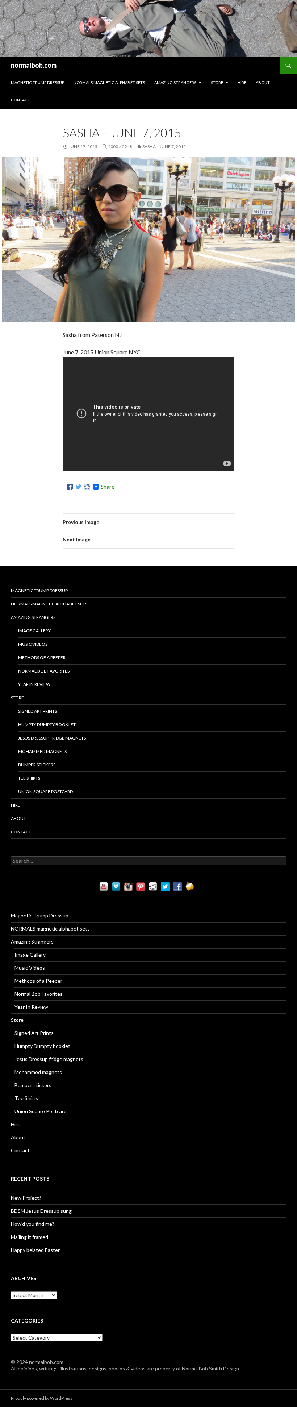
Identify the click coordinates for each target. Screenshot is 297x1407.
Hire (242, 82)
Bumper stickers (36, 764)
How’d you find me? (32, 1224)
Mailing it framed (29, 1237)
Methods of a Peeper (42, 657)
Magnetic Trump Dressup (37, 82)
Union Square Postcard (45, 791)
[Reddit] (87, 487)
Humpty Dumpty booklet (47, 724)
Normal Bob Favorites (44, 671)
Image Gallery (34, 630)
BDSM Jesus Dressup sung (41, 1211)
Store (217, 82)
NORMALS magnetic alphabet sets (109, 82)
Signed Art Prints (37, 711)
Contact (20, 99)
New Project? (26, 1198)
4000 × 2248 (120, 146)
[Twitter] (78, 487)
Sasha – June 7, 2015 (164, 146)
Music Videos (32, 644)
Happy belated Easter (35, 1250)
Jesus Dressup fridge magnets (52, 738)
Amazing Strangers (175, 82)
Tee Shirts (29, 778)
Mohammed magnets (42, 751)
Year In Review (34, 684)
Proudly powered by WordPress (41, 1398)
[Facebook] (70, 487)
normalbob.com (34, 65)
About (263, 82)
